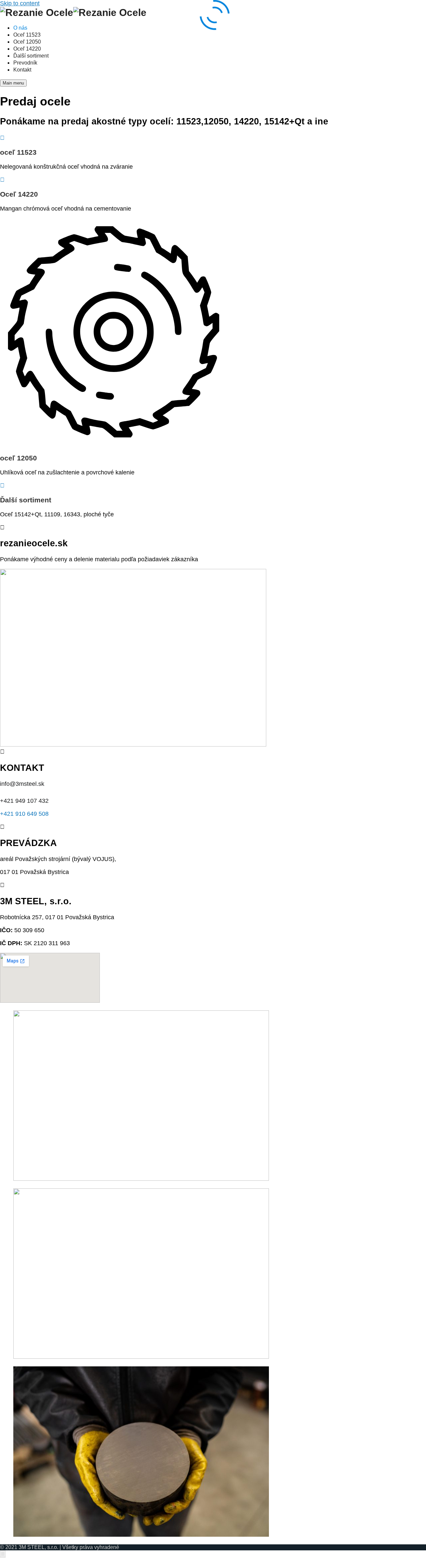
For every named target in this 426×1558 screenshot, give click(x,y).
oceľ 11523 (18, 152)
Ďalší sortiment (25, 500)
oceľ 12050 (18, 458)
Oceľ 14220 (19, 194)
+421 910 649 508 (24, 813)
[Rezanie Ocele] (36, 12)
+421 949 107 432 (24, 800)
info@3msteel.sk (23, 783)
